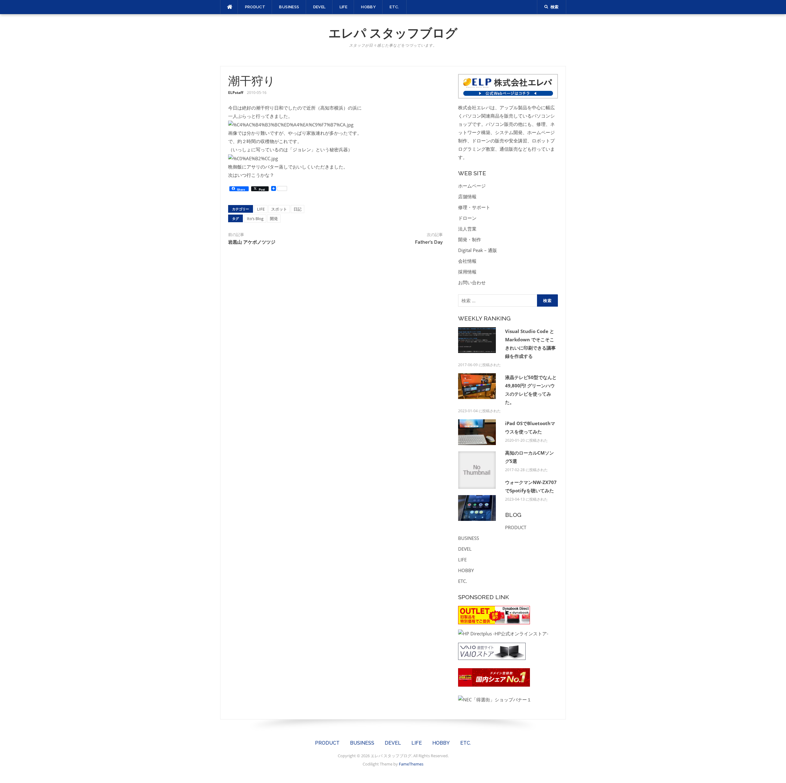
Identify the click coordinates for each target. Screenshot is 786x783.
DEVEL (319, 7)
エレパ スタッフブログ (393, 33)
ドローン (467, 218)
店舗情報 (467, 196)
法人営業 (467, 229)
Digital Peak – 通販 (477, 250)
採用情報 (467, 272)
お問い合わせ (472, 282)
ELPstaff (235, 92)
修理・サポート (474, 207)
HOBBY (368, 7)
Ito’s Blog (255, 218)
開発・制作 (469, 239)
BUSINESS (289, 7)
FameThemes (411, 764)
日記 (298, 209)
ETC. (394, 7)
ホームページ (472, 186)
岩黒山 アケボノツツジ (251, 242)
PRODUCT (255, 7)
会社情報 (467, 261)
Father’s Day (429, 242)
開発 (274, 218)
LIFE (344, 7)
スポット (279, 209)
